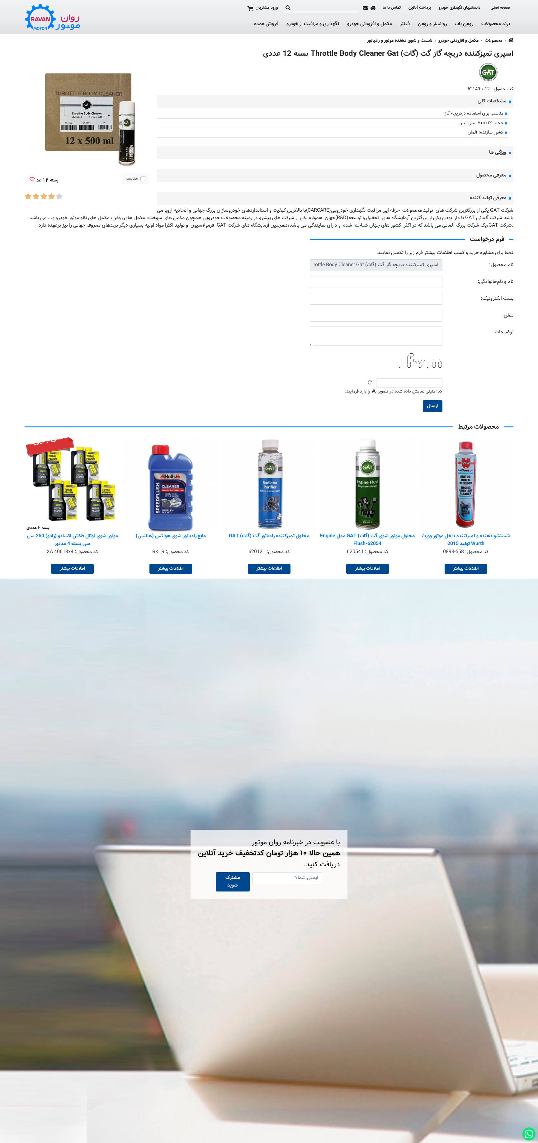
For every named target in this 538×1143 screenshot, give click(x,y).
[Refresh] (370, 382)
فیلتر (405, 24)
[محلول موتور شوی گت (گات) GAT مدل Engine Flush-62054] (465, 484)
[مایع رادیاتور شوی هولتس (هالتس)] (269, 484)
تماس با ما (392, 8)
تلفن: (507, 315)
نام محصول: (501, 265)
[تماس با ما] (365, 8)
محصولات (493, 40)
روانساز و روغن (432, 24)
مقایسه (131, 179)
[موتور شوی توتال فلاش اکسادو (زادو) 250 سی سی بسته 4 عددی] (170, 484)
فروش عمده (266, 24)
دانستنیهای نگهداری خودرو (459, 8)
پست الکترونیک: (497, 299)
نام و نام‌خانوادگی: (495, 282)
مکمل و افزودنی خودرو (369, 24)
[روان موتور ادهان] (53, 17)
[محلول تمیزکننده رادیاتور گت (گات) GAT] (367, 484)
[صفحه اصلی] (373, 8)
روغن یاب (464, 24)
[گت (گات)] (488, 72)
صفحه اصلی (500, 8)
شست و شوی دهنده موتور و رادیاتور (399, 40)
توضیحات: (503, 332)
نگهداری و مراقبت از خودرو (312, 24)
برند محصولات (495, 24)
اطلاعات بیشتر (466, 568)
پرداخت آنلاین (419, 8)
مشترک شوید (232, 881)
